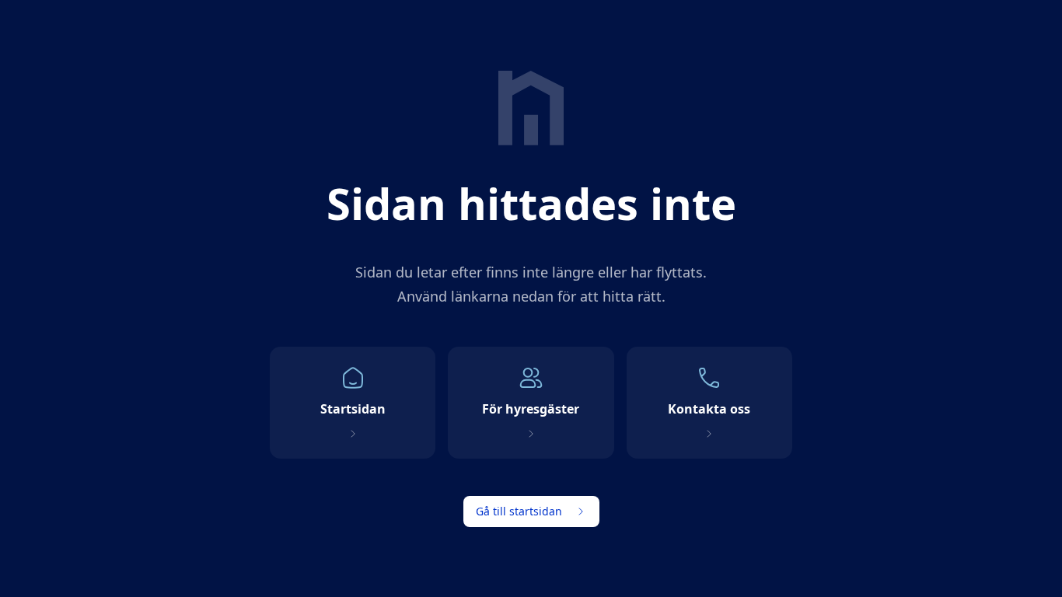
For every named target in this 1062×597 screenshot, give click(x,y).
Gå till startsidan (519, 511)
